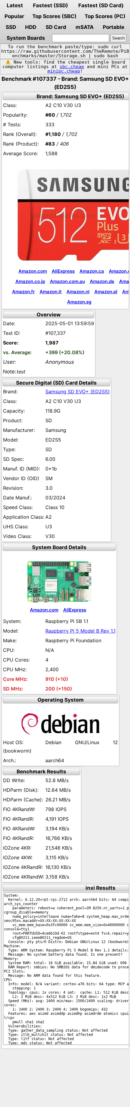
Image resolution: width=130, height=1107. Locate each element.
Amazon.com (32, 271)
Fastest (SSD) (50, 5)
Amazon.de (102, 281)
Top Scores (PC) (105, 16)
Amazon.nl (78, 291)
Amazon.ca (92, 271)
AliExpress (63, 271)
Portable (113, 27)
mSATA (85, 27)
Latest (15, 5)
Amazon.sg (79, 302)
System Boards (26, 38)
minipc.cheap (63, 71)
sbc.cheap (72, 66)
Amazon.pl (105, 291)
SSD (11, 27)
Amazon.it (51, 291)
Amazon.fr (23, 291)
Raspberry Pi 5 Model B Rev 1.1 (80, 631)
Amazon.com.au (67, 281)
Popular (14, 16)
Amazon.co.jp (30, 281)
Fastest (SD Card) (101, 5)
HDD (30, 27)
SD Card (56, 27)
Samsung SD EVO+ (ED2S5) (77, 391)
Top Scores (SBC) (54, 16)
